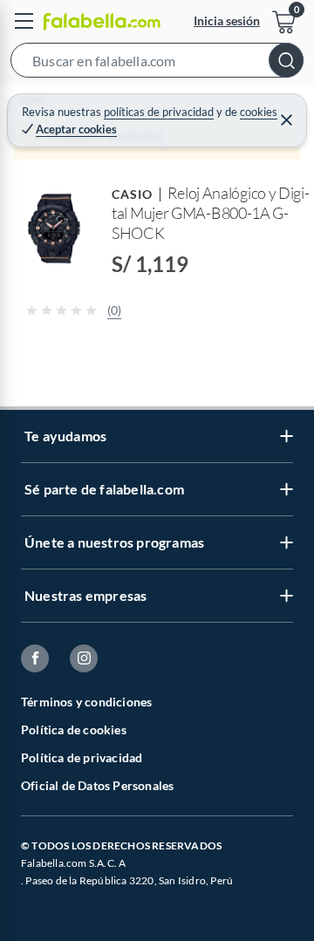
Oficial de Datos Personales (97, 785)
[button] (157, 64)
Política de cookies (73, 729)
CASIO (132, 194)
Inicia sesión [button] (227, 20)
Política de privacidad (81, 757)
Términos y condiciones (86, 701)
